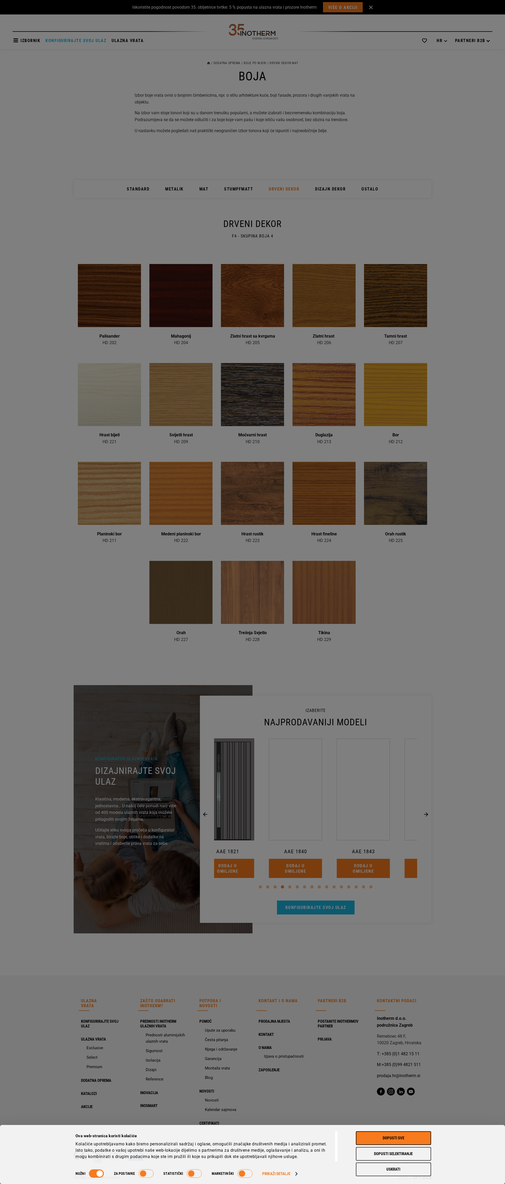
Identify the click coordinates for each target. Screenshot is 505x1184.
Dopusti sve (393, 1138)
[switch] (146, 1173)
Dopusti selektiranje (393, 1153)
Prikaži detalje (276, 1173)
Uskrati (393, 1169)
